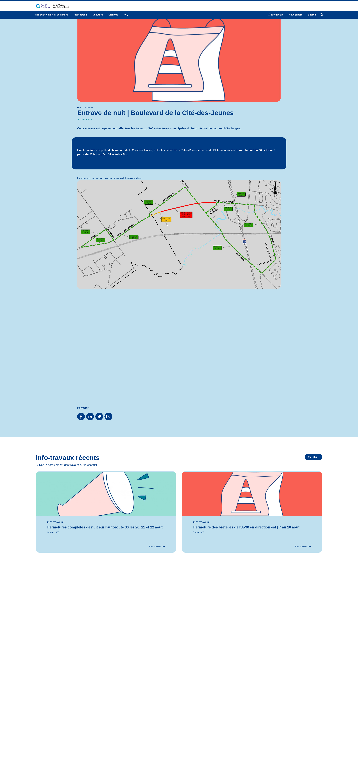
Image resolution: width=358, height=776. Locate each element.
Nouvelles (97, 15)
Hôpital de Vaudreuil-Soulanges (51, 15)
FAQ (126, 15)
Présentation (80, 15)
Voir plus (312, 457)
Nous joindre (295, 15)
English (312, 15)
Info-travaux (276, 15)
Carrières (113, 15)
